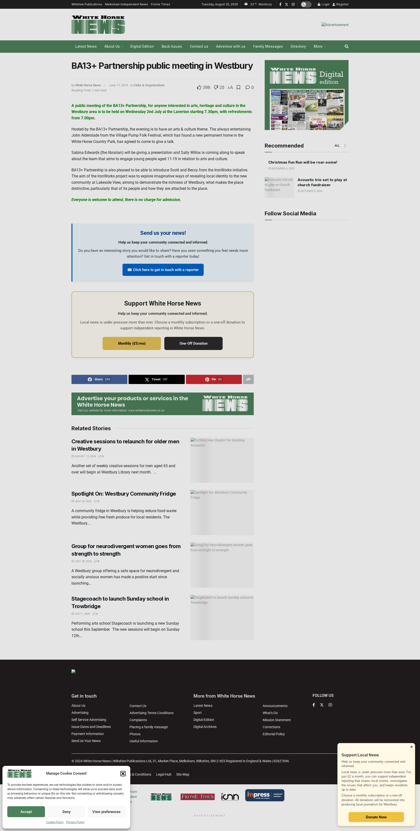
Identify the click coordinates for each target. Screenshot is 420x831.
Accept (26, 812)
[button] (123, 773)
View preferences (106, 812)
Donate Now (376, 817)
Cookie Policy (55, 822)
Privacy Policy (75, 822)
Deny (66, 812)
